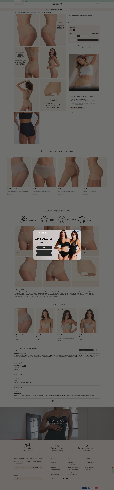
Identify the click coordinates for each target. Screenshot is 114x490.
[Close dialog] (78, 231)
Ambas (44, 254)
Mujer (44, 247)
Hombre (44, 251)
